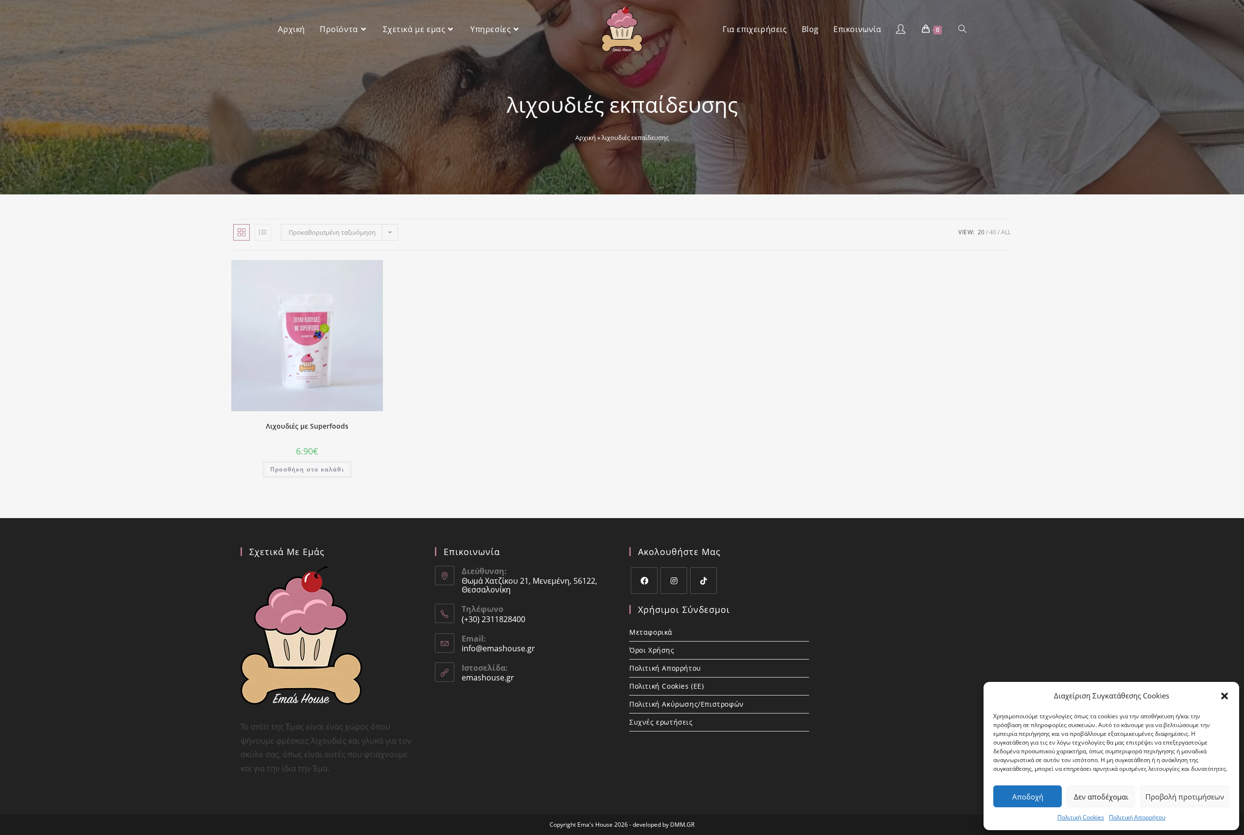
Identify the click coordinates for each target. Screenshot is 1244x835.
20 (981, 232)
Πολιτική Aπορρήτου (1137, 817)
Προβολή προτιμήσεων (1184, 796)
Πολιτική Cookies (1080, 817)
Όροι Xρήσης (651, 650)
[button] (1224, 696)
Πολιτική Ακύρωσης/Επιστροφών (686, 704)
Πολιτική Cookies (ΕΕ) (666, 686)
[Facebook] (644, 580)
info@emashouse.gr (498, 648)
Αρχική (585, 137)
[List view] (263, 232)
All (1006, 232)
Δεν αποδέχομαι (1101, 796)
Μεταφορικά (651, 632)
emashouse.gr (488, 677)
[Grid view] (241, 232)
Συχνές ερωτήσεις (661, 722)
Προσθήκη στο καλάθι (307, 469)
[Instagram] (673, 580)
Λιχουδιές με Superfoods (307, 426)
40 (992, 232)
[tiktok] (703, 580)
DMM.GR (682, 824)
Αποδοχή (1027, 796)
